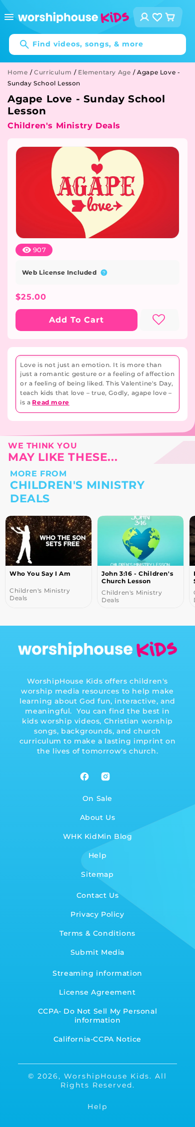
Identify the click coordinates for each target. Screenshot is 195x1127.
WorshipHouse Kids (107, 1076)
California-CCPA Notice (98, 1039)
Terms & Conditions (98, 933)
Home (18, 72)
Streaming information (97, 973)
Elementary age (104, 72)
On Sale (97, 798)
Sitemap (97, 874)
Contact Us (97, 895)
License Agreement (97, 992)
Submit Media (97, 952)
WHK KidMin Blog (97, 836)
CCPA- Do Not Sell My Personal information (97, 1016)
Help (97, 855)
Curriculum (53, 72)
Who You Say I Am (40, 573)
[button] (9, 17)
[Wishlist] (157, 17)
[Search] (19, 44)
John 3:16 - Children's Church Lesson (137, 577)
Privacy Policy (97, 914)
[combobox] (97, 44)
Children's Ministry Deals (64, 125)
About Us (98, 817)
